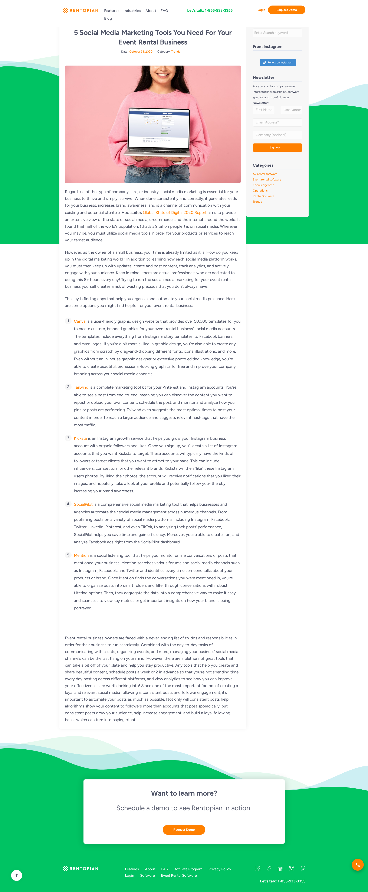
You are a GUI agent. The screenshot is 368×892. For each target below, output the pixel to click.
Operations (260, 190)
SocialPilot (83, 504)
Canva (80, 321)
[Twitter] (269, 870)
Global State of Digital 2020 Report (175, 212)
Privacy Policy (219, 869)
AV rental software (265, 174)
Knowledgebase (263, 185)
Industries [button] (132, 11)
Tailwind (81, 387)
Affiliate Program (188, 869)
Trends (175, 51)
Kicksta (80, 438)
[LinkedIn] (280, 870)
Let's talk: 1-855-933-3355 (210, 10)
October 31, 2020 (140, 51)
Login (261, 10)
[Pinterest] (302, 870)
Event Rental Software (179, 875)
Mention (81, 555)
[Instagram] (291, 870)
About (151, 11)
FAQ (164, 11)
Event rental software (267, 179)
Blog (108, 18)
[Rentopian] (80, 11)
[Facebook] (257, 870)
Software (147, 875)
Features (111, 11)
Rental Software (263, 196)
